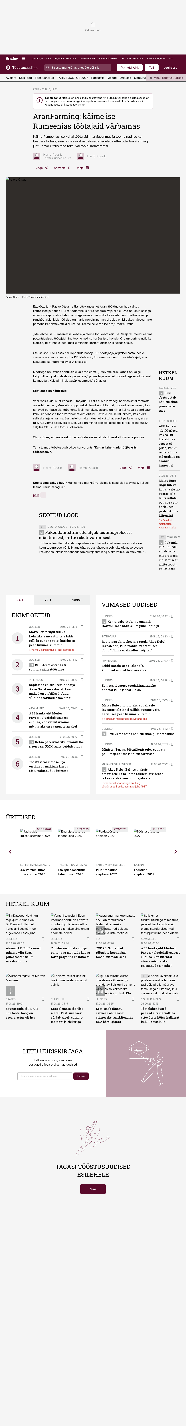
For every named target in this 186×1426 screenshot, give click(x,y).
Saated (11, 999)
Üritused (125, 78)
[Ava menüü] (23, 58)
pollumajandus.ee (41, 58)
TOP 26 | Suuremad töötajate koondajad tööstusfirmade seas (111, 952)
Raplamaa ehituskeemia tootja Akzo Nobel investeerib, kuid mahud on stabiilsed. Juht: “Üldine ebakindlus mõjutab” (133, 646)
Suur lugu (58, 999)
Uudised (34, 626)
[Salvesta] (82, 627)
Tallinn (139, 864)
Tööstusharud (44, 78)
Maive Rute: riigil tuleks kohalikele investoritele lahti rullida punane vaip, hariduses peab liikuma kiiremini (169, 498)
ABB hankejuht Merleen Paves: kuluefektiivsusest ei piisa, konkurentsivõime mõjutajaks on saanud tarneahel (160, 957)
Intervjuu (36, 679)
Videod (112, 78)
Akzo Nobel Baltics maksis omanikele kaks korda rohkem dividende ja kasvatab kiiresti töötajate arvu (132, 773)
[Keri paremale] (175, 851)
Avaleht (11, 78)
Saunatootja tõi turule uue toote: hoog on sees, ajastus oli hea (22, 1013)
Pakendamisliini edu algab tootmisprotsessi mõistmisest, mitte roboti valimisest (85, 535)
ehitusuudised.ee (107, 58)
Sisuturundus (143, 78)
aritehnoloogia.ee (156, 58)
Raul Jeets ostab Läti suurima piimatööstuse (168, 401)
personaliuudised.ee (132, 58)
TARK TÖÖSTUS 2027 (72, 78)
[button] (44, 1076)
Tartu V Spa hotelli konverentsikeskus (123, 864)
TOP (98, 938)
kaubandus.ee (87, 58)
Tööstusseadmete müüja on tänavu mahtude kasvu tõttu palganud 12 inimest (48, 766)
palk (36, 495)
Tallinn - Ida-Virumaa (72, 864)
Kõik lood (25, 78)
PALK (36, 89)
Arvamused (37, 708)
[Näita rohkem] (170, 58)
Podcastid (97, 78)
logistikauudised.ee (65, 58)
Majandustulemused (116, 764)
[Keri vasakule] (10, 851)
